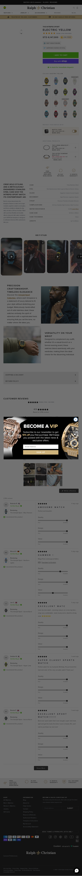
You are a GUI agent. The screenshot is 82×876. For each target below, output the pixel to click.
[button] (76, 871)
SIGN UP (41, 452)
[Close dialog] (76, 419)
